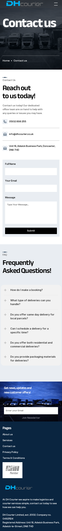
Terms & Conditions (14, 458)
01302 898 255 (17, 121)
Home (6, 60)
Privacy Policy (10, 452)
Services (7, 440)
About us (8, 434)
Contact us (9, 446)
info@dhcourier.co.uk (21, 134)
